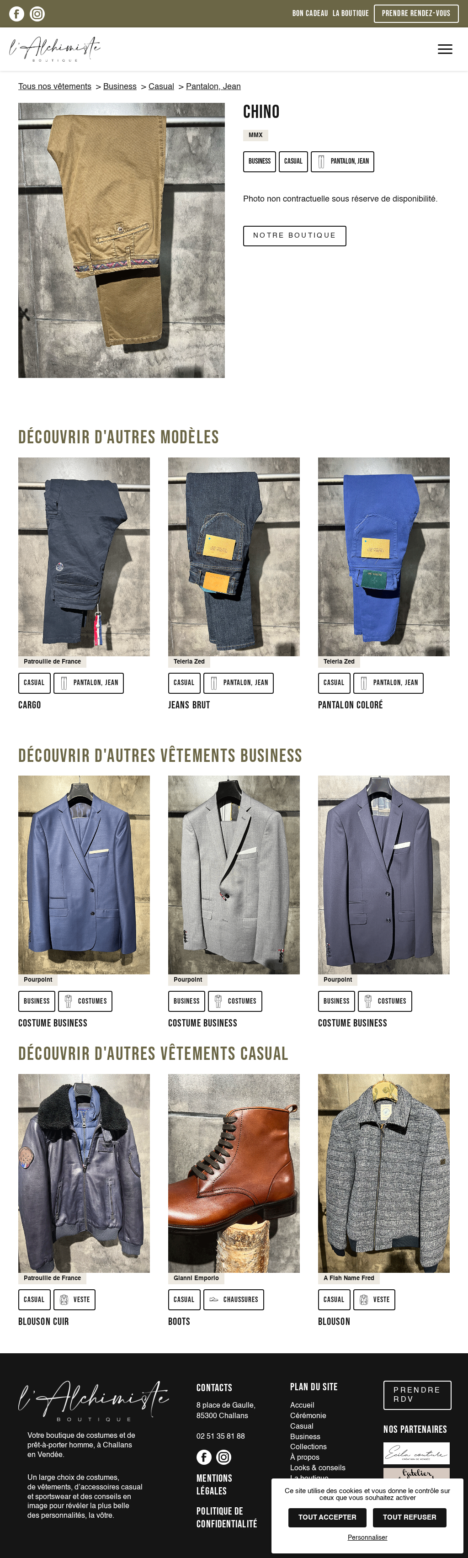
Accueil (302, 1405)
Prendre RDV (417, 1395)
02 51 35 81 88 (221, 1437)
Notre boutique (294, 235)
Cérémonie (308, 1416)
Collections (308, 1447)
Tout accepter (327, 1517)
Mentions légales (215, 1485)
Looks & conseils (318, 1468)
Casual (161, 87)
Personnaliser (368, 1538)
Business (120, 87)
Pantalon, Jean (213, 87)
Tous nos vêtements (54, 87)
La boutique (351, 13)
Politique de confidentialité (227, 1518)
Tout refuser (409, 1517)
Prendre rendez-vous (416, 13)
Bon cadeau (310, 13)
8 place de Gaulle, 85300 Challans (226, 1411)
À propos (304, 1458)
